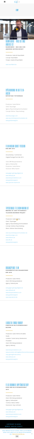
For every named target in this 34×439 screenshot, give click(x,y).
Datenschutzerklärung (18, 434)
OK (17, 436)
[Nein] (32, 434)
